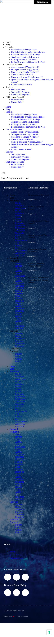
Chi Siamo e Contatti (15, 97)
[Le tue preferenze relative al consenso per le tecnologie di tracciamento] (49, 632)
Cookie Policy (17, 102)
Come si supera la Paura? (22, 74)
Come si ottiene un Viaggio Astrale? (27, 77)
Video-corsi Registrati (20, 94)
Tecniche (9, 47)
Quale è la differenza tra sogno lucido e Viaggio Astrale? (19, 314)
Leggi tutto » (32, 199)
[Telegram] (25, 577)
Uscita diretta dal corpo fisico (24, 49)
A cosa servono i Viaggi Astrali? (25, 67)
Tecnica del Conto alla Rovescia (25, 57)
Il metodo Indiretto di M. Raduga (25, 54)
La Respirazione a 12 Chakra (24, 59)
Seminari (9, 87)
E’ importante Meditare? (38, 195)
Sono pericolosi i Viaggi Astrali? (25, 69)
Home (8, 42)
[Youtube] (16, 577)
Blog (8, 44)
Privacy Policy (17, 99)
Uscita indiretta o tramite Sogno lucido (28, 52)
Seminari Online (18, 89)
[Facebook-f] (7, 577)
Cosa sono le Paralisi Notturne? (24, 72)
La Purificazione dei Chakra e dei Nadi (28, 62)
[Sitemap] (7, 592)
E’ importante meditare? (21, 84)
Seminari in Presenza (20, 92)
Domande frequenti (14, 64)
